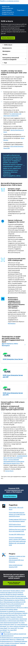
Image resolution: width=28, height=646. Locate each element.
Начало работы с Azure (18, 590)
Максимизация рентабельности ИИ (15, 602)
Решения (3, 604)
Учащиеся (13, 617)
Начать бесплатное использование (14, 583)
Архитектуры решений (7, 606)
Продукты (3, 598)
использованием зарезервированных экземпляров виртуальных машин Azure (13, 461)
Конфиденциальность (7, 641)
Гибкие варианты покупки (12, 600)
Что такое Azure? (5, 590)
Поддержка (17, 606)
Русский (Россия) (5, 632)
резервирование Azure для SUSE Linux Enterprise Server (15, 457)
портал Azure (9, 471)
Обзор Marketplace (10, 496)
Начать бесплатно (8, 38)
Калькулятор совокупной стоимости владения (10, 58)
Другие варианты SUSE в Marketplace (10, 344)
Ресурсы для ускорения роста (15, 604)
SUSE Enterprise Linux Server (13, 359)
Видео (22, 621)
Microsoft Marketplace (15, 613)
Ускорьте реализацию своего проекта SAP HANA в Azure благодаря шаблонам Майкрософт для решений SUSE (17, 541)
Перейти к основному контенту (9, 1)
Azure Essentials (9, 596)
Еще (5, 63)
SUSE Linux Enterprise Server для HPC (13, 394)
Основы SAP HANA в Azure (17, 534)
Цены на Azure (10, 598)
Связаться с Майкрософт (16, 639)
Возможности (7, 48)
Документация (10, 615)
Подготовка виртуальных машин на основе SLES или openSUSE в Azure (17, 514)
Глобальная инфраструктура (8, 592)
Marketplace (6, 51)
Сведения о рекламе (10, 645)
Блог (16, 615)
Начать (4, 54)
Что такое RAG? (12, 630)
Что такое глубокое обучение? (16, 626)
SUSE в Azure (8, 45)
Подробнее (20, 10)
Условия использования (11, 643)
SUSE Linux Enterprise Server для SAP (13, 376)
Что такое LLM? (12, 628)
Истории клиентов (20, 596)
